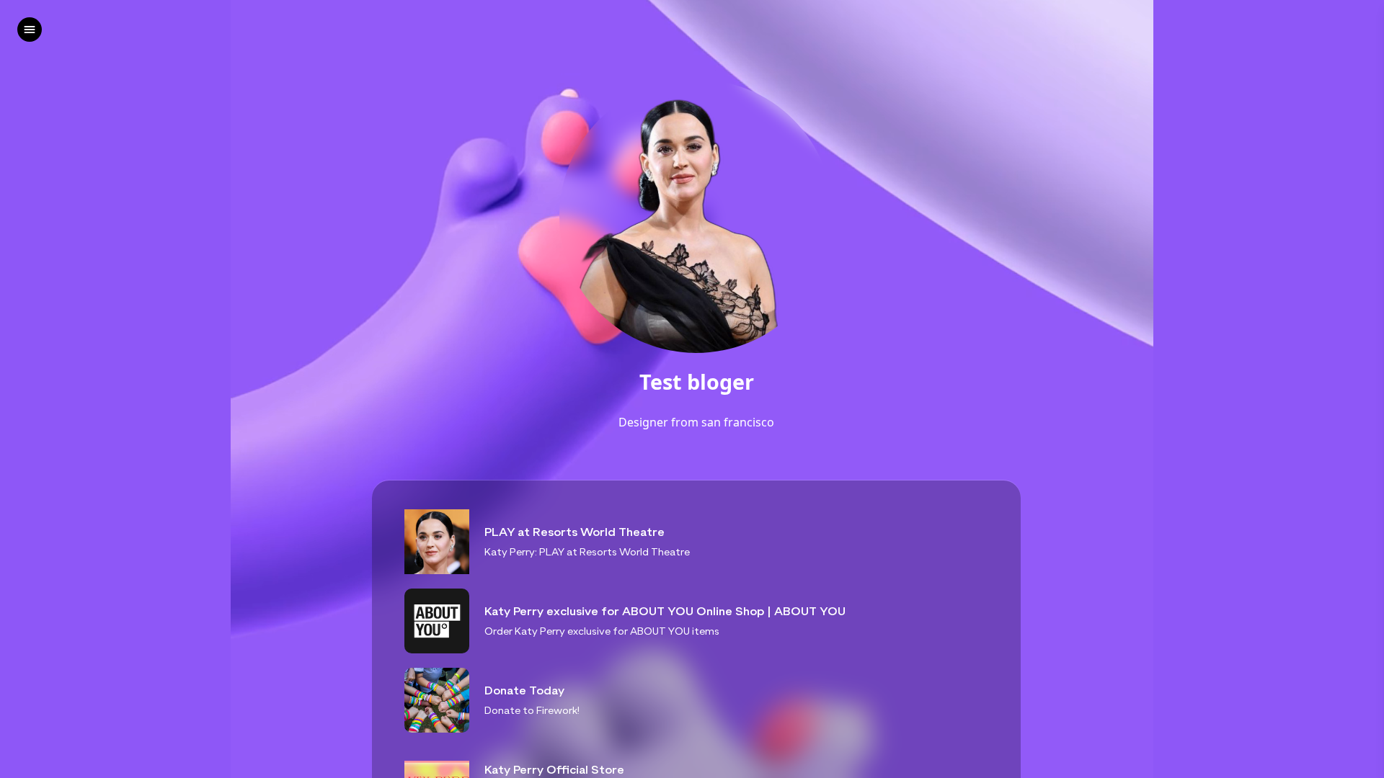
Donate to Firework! (532, 710)
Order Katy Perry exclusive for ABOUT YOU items (601, 631)
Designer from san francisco (696, 422)
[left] (29, 29)
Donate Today (524, 690)
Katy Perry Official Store (554, 769)
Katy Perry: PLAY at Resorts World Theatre (587, 551)
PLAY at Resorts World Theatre (574, 531)
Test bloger (696, 382)
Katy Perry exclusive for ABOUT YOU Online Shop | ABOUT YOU (665, 610)
